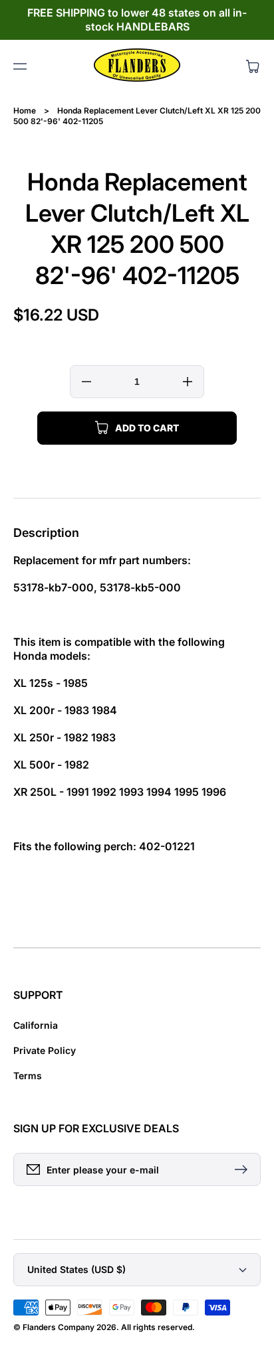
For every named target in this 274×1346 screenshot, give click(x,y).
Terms (27, 1075)
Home (24, 110)
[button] (20, 66)
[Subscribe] (244, 1169)
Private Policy (44, 1050)
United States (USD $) (76, 1269)
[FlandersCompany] (137, 66)
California (35, 1025)
